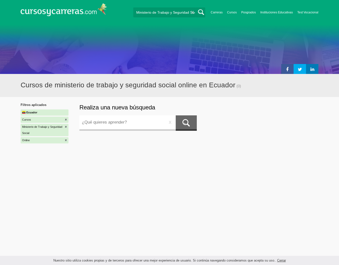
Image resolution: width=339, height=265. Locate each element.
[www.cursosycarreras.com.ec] (64, 11)
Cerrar (281, 260)
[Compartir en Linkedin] (312, 69)
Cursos (232, 12)
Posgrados (248, 12)
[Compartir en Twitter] (300, 69)
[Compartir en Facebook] (287, 69)
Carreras (217, 12)
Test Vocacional (307, 12)
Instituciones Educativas (276, 12)
